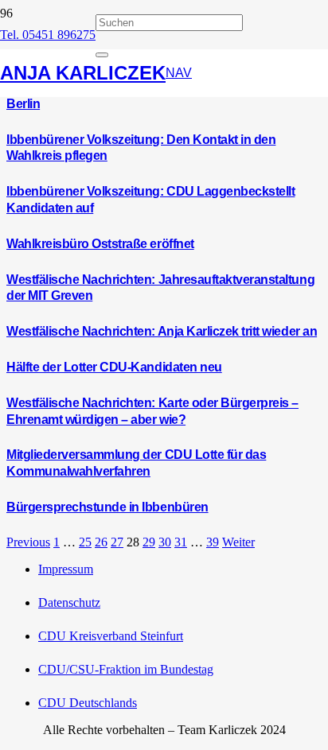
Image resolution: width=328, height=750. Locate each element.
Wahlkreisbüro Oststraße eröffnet (100, 244)
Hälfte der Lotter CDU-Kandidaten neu (114, 367)
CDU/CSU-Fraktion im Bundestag (125, 669)
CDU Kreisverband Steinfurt (110, 636)
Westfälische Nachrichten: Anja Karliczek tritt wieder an (161, 331)
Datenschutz (69, 602)
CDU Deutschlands (87, 702)
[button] (179, 73)
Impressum (65, 569)
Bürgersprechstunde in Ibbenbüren (107, 507)
